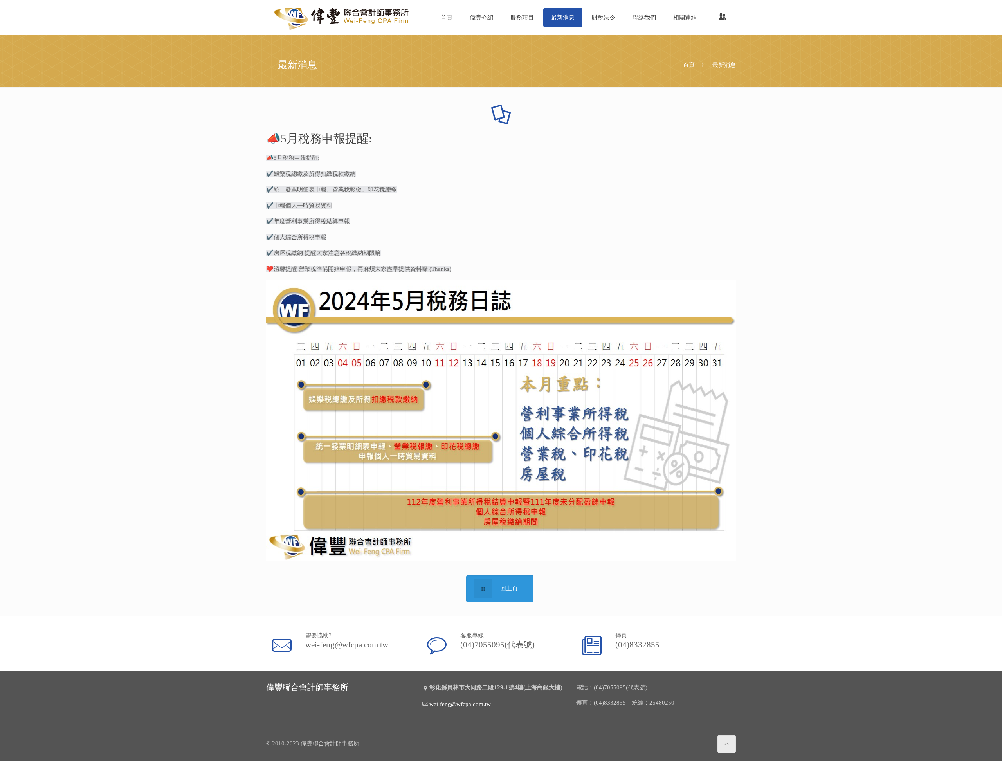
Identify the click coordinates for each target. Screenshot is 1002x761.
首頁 (689, 64)
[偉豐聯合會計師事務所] (342, 17)
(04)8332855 (637, 644)
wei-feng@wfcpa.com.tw (346, 644)
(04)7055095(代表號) (497, 644)
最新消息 (724, 64)
